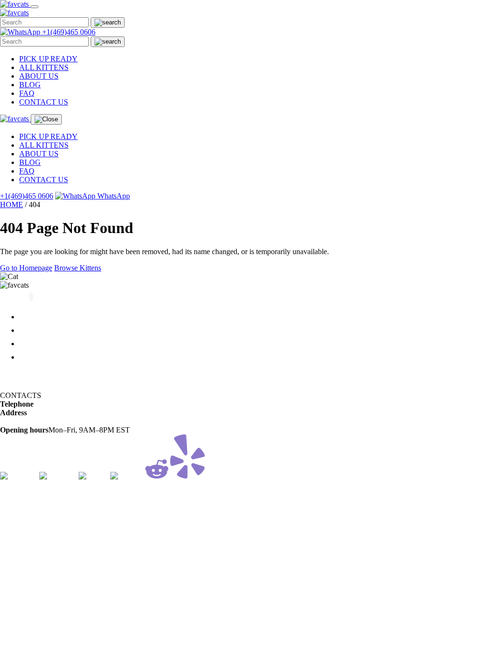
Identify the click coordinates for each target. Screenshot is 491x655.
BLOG (30, 85)
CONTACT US (43, 102)
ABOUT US (38, 76)
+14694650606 (57, 404)
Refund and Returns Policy (41, 373)
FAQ (27, 93)
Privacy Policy (22, 387)
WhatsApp (112, 196)
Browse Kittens (77, 268)
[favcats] (15, 4)
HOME (11, 204)
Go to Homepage (26, 268)
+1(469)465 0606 (68, 32)
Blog (26, 343)
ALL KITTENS (44, 67)
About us (34, 330)
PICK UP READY (48, 59)
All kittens (35, 317)
